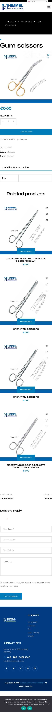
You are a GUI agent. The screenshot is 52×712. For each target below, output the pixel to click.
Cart (29, 629)
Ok (23, 708)
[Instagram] (20, 668)
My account (32, 622)
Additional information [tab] (16, 167)
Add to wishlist (9, 140)
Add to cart (27, 132)
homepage (11, 22)
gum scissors (9, 156)
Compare (23, 140)
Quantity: (6, 116)
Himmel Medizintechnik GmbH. (32, 683)
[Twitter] (13, 668)
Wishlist (31, 636)
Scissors (26, 22)
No (30, 708)
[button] (49, 7)
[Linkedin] (35, 668)
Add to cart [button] (26, 251)
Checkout (31, 625)
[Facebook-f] (6, 668)
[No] (49, 704)
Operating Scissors (26, 329)
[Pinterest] (28, 668)
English (33, 1)
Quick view (46, 207)
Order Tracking (33, 632)
